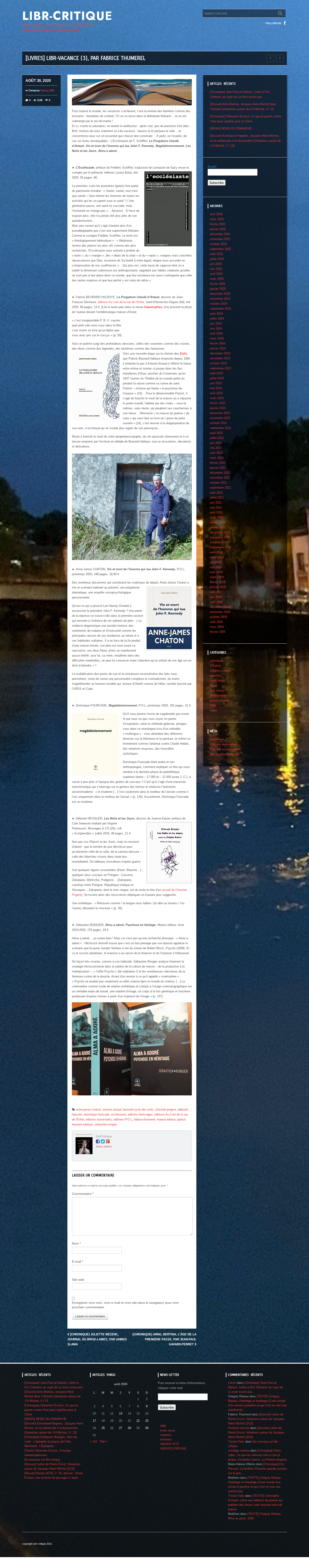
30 (146, 1428)
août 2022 (216, 433)
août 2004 (216, 622)
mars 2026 (217, 219)
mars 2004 (217, 626)
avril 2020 (216, 572)
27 (120, 1428)
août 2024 (216, 313)
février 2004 (217, 631)
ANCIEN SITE (169, 1444)
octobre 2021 (218, 482)
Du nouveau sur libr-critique (42, 1459)
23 (146, 1420)
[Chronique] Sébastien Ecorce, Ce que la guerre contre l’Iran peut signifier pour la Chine (51, 1410)
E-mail (77, 1261)
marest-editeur (166, 1119)
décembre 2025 (220, 234)
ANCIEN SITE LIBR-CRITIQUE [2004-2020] (51, 30)
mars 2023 (217, 398)
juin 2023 (216, 383)
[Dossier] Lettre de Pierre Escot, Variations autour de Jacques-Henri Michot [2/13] (256, 1419)
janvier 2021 (218, 527)
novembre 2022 (220, 418)
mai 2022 (216, 448)
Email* (212, 166)
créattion (165, 1435)
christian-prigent (165, 1109)
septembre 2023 (220, 368)
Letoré (232, 1382)
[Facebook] (285, 23)
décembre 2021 (220, 472)
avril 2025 (216, 273)
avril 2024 (216, 333)
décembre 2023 (220, 353)
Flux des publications (224, 744)
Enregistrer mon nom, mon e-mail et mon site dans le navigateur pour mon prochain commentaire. (125, 1305)
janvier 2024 (218, 348)
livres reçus (217, 680)
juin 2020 (216, 562)
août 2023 (216, 373)
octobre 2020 (218, 542)
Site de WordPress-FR (224, 754)
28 (129, 1428)
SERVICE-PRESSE (173, 1448)
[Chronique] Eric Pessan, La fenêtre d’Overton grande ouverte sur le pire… (257, 1468)
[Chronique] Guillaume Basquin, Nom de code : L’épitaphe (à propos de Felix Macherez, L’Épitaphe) (50, 1441)
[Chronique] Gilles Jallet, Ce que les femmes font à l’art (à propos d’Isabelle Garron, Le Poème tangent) (257, 1455)
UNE (51, 90)
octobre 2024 (218, 303)
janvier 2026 (218, 229)
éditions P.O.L (123, 1119)
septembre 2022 (220, 428)
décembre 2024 (220, 293)
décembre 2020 (220, 532)
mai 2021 (216, 507)
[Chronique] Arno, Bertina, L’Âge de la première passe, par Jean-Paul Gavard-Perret (164, 1339)
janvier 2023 (218, 408)
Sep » (103, 1441)
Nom (76, 1243)
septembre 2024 (220, 308)
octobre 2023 (218, 363)
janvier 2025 (218, 288)
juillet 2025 (217, 259)
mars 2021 (217, 517)
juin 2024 (216, 323)
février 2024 (217, 343)
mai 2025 (216, 269)
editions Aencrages (140, 1114)
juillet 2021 (217, 497)
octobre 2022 (218, 423)
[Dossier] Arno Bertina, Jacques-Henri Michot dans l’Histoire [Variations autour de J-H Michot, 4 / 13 (52, 1396)
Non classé (217, 690)
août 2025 (216, 254)
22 (138, 1420)
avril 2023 (216, 393)
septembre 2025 (220, 249)
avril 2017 (216, 592)
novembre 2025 (220, 239)
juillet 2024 (217, 318)
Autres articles (104, 1146)
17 (94, 1420)
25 (103, 1428)
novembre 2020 (220, 537)
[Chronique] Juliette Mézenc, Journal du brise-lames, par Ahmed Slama (97, 1339)
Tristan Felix (236, 1441)
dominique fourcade (96, 1114)
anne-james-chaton (88, 1109)
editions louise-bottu (99, 1119)
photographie (218, 695)
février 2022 (217, 462)
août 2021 (216, 492)
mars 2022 (217, 457)
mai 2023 (216, 388)
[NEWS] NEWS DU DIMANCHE (231, 128)
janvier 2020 (218, 587)
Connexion (217, 739)
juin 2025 (216, 264)
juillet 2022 (217, 438)
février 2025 (217, 283)
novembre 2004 (220, 612)
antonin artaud (112, 1109)
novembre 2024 (220, 298)
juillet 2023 (217, 378)
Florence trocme (238, 1428)
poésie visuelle (219, 700)
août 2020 (216, 552)
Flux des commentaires (225, 749)
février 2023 (217, 403)
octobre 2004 (218, 617)
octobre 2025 (218, 244)
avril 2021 (216, 512)
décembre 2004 (220, 607)
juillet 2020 (217, 557)
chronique (216, 660)
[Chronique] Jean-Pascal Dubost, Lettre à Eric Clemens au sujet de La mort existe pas (255, 1387)
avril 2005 (216, 602)
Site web (78, 1279)
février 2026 (217, 224)
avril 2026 (216, 214)
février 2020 (217, 582)
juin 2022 (216, 443)
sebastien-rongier (106, 1124)
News (44, 90)
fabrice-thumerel (144, 1119)
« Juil (93, 1441)
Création (215, 665)
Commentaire (82, 1194)
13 (120, 1413)
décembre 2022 (220, 413)
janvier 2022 (218, 467)
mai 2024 (216, 328)
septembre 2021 (220, 487)
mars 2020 (217, 577)
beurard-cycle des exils (138, 1109)
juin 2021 (216, 502)
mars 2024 (217, 338)
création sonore (220, 670)
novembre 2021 (220, 477)
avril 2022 (216, 452)
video (213, 710)
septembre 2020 (220, 547)
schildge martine (239, 1450)
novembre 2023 (220, 358)
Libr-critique (67, 15)
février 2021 (217, 522)
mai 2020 (216, 567)
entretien (215, 675)
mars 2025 (217, 278)
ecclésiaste (118, 1114)
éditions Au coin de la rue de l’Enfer (121, 302)
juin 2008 (216, 597)
